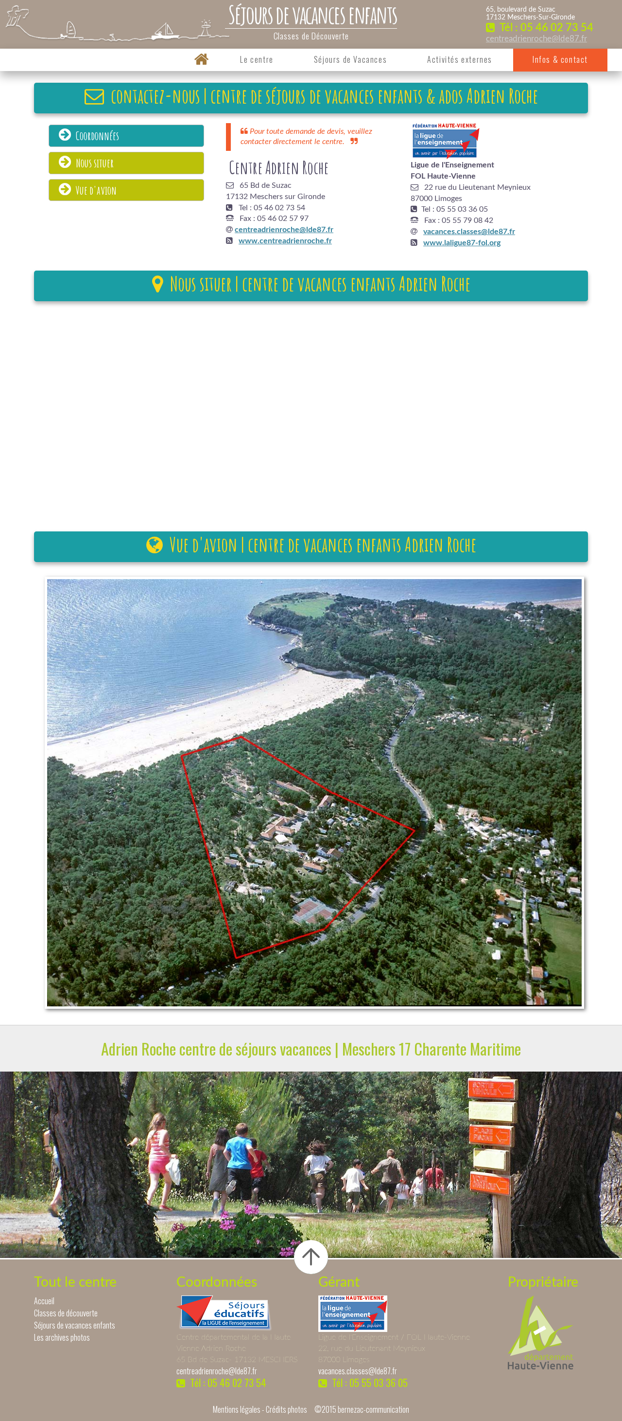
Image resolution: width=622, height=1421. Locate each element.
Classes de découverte (66, 1313)
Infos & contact (560, 59)
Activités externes (459, 59)
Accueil (44, 1301)
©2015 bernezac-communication (361, 1409)
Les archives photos (62, 1337)
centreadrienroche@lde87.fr (536, 39)
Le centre (256, 59)
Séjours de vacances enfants (74, 1325)
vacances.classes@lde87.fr (357, 1371)
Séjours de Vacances (350, 59)
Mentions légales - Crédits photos (260, 1409)
